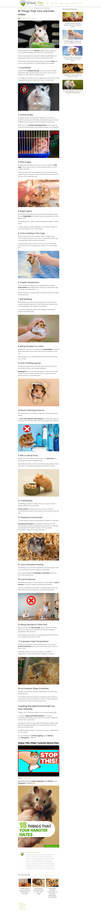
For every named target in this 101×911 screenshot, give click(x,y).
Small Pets (73, 3)
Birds (56, 3)
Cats (51, 3)
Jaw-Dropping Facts (26, 778)
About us (21, 903)
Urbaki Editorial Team (26, 17)
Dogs (47, 3)
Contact (21, 907)
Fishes (67, 3)
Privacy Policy (22, 905)
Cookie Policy (22, 906)
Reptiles (62, 3)
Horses (81, 3)
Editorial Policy (22, 909)
